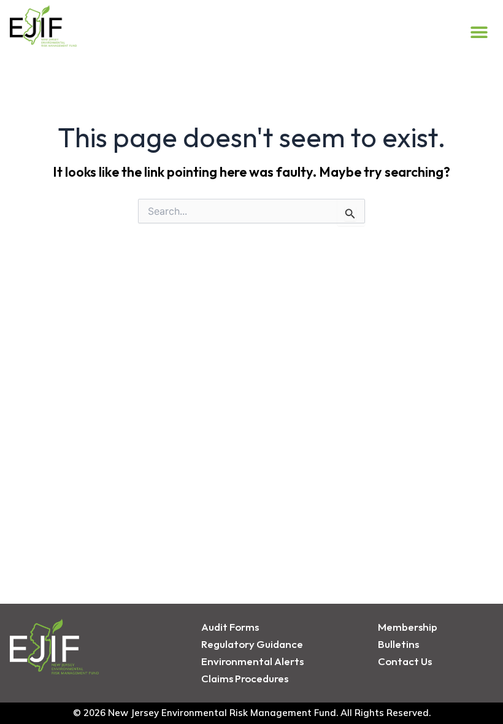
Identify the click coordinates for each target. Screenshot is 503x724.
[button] (479, 31)
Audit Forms (230, 626)
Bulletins (398, 643)
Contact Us (405, 661)
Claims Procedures (244, 678)
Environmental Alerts (252, 661)
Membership (407, 626)
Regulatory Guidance (252, 643)
